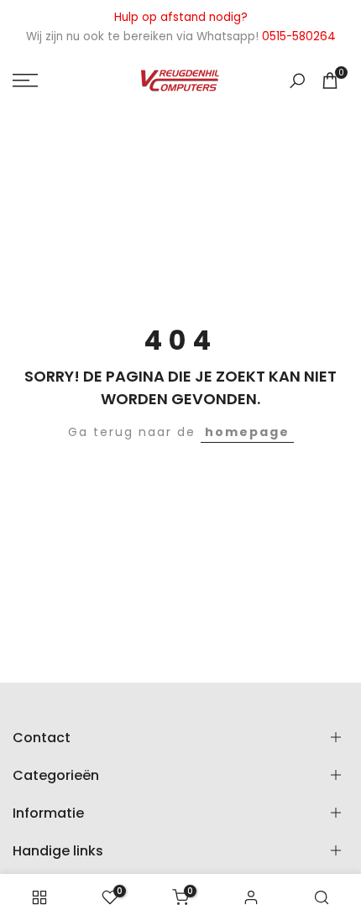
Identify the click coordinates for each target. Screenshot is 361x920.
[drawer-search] (297, 81)
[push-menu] (25, 80)
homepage (247, 432)
